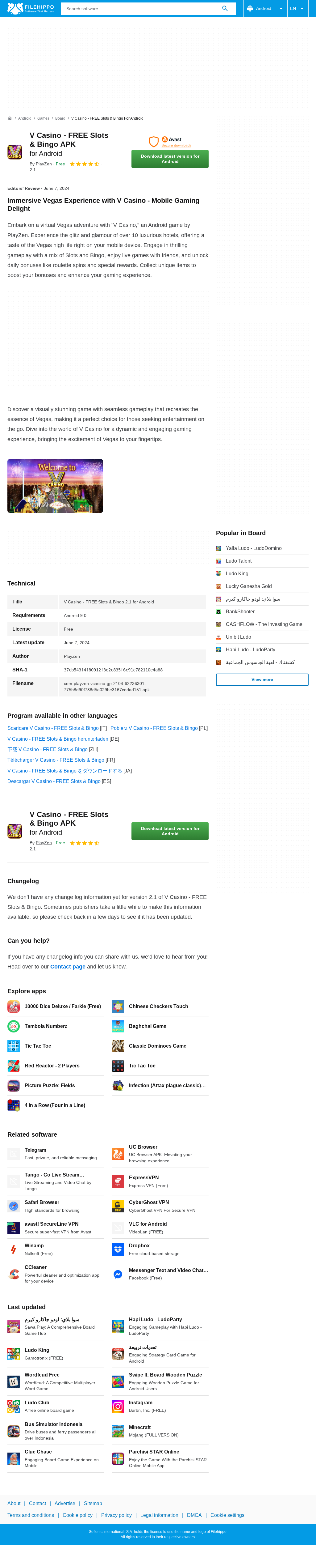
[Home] (9, 118)
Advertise (65, 1503)
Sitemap (93, 1503)
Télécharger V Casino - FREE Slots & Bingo (55, 760)
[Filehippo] (30, 8)
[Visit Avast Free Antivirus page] (170, 141)
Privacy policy (116, 1515)
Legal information (159, 1515)
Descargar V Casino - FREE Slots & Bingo (54, 781)
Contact (37, 1503)
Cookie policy (78, 1515)
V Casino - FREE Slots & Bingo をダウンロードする (64, 770)
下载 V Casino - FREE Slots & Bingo (47, 749)
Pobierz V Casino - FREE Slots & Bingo (154, 728)
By (41, 163)
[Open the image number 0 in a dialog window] (55, 486)
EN (293, 8)
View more (262, 679)
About (13, 1503)
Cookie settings (227, 1515)
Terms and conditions (30, 1515)
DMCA (194, 1515)
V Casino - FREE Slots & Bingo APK (69, 144)
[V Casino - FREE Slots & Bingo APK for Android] (14, 152)
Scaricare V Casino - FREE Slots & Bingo (53, 728)
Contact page (67, 967)
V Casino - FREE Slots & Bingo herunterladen (57, 739)
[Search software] (225, 8)
